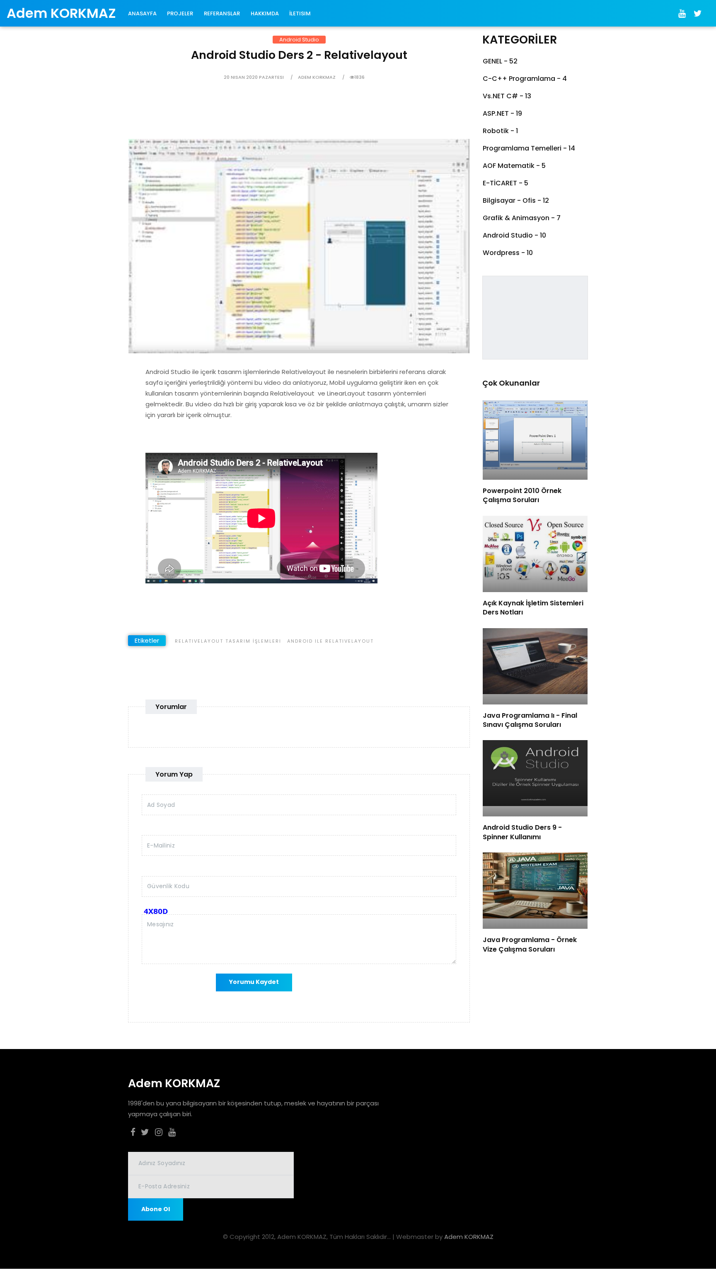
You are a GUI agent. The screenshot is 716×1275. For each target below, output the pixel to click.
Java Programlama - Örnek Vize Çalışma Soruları (530, 944)
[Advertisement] (263, 120)
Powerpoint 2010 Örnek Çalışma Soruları (522, 495)
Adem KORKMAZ (468, 1236)
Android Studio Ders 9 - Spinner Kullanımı (522, 832)
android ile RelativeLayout (330, 641)
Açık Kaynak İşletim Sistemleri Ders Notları (533, 607)
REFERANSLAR (222, 13)
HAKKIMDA (265, 13)
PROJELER (180, 13)
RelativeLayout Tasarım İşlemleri (228, 641)
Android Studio (299, 40)
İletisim (300, 13)
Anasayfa (142, 13)
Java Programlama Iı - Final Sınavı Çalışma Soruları (530, 720)
